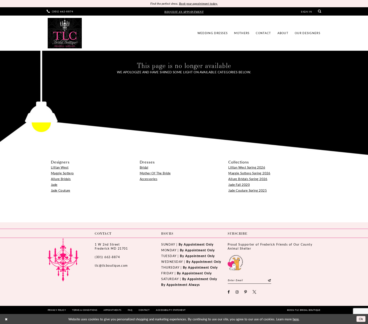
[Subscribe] (269, 280)
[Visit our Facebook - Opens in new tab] (229, 292)
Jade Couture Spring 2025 (247, 190)
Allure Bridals (61, 178)
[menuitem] (60, 11)
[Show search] (319, 11)
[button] (306, 11)
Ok (361, 319)
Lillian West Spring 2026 (246, 167)
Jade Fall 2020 (239, 184)
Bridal (144, 167)
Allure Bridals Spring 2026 (247, 178)
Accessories (148, 178)
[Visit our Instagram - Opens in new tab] (237, 292)
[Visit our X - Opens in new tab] (255, 292)
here (296, 319)
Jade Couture (60, 190)
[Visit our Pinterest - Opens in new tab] (245, 292)
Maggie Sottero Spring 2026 (249, 173)
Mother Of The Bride (155, 173)
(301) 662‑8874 (107, 257)
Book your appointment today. (198, 3)
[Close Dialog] (6, 319)
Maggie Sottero (62, 173)
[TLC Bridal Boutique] (65, 33)
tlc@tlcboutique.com (111, 265)
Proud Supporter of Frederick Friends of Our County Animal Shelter (270, 246)
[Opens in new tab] (235, 262)
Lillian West (60, 167)
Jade (54, 184)
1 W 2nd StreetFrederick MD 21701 (111, 246)
